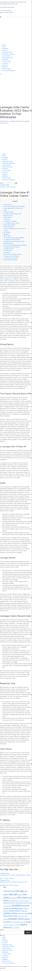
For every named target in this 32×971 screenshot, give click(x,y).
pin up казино (6, 924)
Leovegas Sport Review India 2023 (14, 241)
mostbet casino (10, 913)
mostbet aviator (14, 911)
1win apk (11, 891)
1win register (12, 900)
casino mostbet (18, 902)
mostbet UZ (14, 918)
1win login (22, 897)
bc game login (11, 902)
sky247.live (17, 924)
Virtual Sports (8, 204)
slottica (23, 924)
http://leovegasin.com (6, 279)
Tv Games (6, 219)
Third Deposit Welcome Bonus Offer (14, 206)
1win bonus (20, 894)
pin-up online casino (15, 922)
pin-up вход (23, 922)
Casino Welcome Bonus (10, 260)
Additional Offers (9, 226)
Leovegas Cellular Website (11, 256)
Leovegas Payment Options (12, 247)
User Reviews (8, 250)
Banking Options (8, 243)
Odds (5, 210)
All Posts (6, 121)
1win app (19, 891)
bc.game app (27, 900)
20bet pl (22, 900)
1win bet (12, 894)
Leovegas (6, 252)
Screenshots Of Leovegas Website (14, 237)
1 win (5, 891)
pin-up (24, 919)
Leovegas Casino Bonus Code (12, 214)
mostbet (16, 905)
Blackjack (6, 234)
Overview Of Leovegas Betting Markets (15, 245)
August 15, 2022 (5, 187)
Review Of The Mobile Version (12, 254)
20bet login (18, 900)
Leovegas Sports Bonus (11, 258)
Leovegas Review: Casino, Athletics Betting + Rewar (15, 875)
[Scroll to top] (1, 970)
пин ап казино (16, 927)
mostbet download (21, 913)
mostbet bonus (24, 910)
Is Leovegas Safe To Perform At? (13, 208)
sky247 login (12, 924)
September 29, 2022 (6, 885)
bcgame (5, 902)
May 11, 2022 (4, 878)
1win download (13, 897)
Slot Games (7, 232)
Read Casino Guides (9, 225)
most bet (25, 905)
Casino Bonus (8, 217)
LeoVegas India (4, 185)
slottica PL (7, 927)
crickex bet (25, 902)
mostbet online (12, 916)
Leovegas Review (9, 212)
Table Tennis (7, 236)
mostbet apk (7, 908)
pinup (28, 922)
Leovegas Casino (9, 249)
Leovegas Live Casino (10, 221)
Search (2, 929)
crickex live (8, 905)
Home (1, 121)
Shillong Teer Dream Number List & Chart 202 (13, 882)
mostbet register (21, 916)
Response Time (8, 215)
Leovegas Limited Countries (12, 239)
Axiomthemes (17, 966)
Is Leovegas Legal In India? (11, 223)
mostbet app (17, 908)
